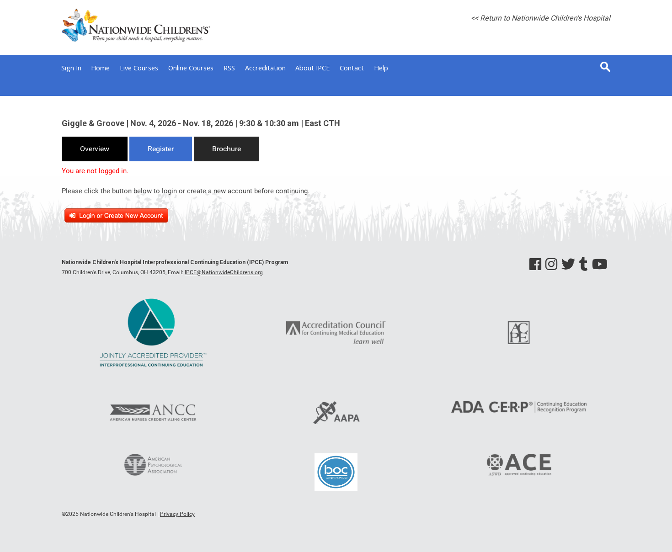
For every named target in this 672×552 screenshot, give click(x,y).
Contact (352, 67)
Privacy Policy (177, 514)
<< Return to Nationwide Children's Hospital (540, 18)
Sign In (71, 67)
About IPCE (312, 67)
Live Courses (139, 67)
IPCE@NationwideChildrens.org (224, 272)
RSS (229, 67)
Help (381, 67)
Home (100, 67)
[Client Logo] (136, 39)
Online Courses (190, 67)
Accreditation (265, 67)
